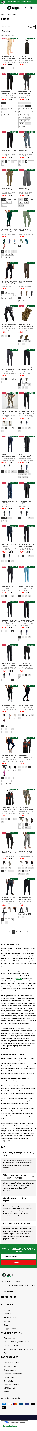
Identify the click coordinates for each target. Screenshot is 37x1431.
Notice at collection (10, 1426)
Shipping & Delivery (11, 1346)
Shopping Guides (10, 1329)
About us (7, 1310)
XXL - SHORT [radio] (29, 109)
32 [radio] (6, 68)
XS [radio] (2, 251)
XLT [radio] (6, 257)
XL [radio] (15, 161)
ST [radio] (9, 254)
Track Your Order (9, 1338)
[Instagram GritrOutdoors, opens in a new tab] (6, 1296)
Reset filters (6, 31)
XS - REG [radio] (10, 109)
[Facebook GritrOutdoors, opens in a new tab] (2, 1296)
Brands (6, 1392)
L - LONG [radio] (21, 123)
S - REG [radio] (3, 111)
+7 (10, 723)
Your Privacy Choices (16, 1422)
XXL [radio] (3, 164)
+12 (10, 774)
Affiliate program (10, 1317)
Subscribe (18, 1262)
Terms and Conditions (20, 1384)
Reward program (10, 1370)
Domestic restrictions (11, 1362)
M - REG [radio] (9, 111)
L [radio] (29, 161)
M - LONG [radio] (27, 120)
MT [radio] (12, 254)
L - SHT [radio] (3, 106)
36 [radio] (12, 68)
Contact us (7, 1314)
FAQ (5, 1353)
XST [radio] (6, 254)
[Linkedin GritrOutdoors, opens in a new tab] (15, 1296)
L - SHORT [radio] (28, 106)
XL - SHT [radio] (9, 106)
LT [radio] (2, 257)
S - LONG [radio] (21, 120)
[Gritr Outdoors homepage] (14, 8)
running (19, 978)
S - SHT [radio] (8, 103)
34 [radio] (9, 68)
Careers (6, 1325)
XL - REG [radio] (4, 114)
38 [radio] (15, 68)
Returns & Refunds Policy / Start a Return (18, 1349)
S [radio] (26, 824)
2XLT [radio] (9, 257)
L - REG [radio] (14, 111)
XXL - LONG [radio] (22, 126)
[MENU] (2, 8)
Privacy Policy (20, 1377)
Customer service (10, 1366)
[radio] (4, 241)
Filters (30, 27)
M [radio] (9, 161)
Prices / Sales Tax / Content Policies (17, 1342)
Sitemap (7, 1321)
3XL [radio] (23, 300)
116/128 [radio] (21, 471)
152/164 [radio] (4, 520)
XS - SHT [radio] (4, 103)
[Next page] (27, 932)
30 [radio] (2, 68)
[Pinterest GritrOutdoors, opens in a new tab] (10, 1296)
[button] (2, 26)
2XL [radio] (6, 298)
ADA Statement (9, 1388)
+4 (10, 248)
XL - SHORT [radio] (21, 109)
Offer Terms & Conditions (13, 1374)
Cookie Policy (20, 1381)
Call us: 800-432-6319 (12, 1282)
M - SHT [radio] (14, 103)
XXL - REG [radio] (10, 114)
